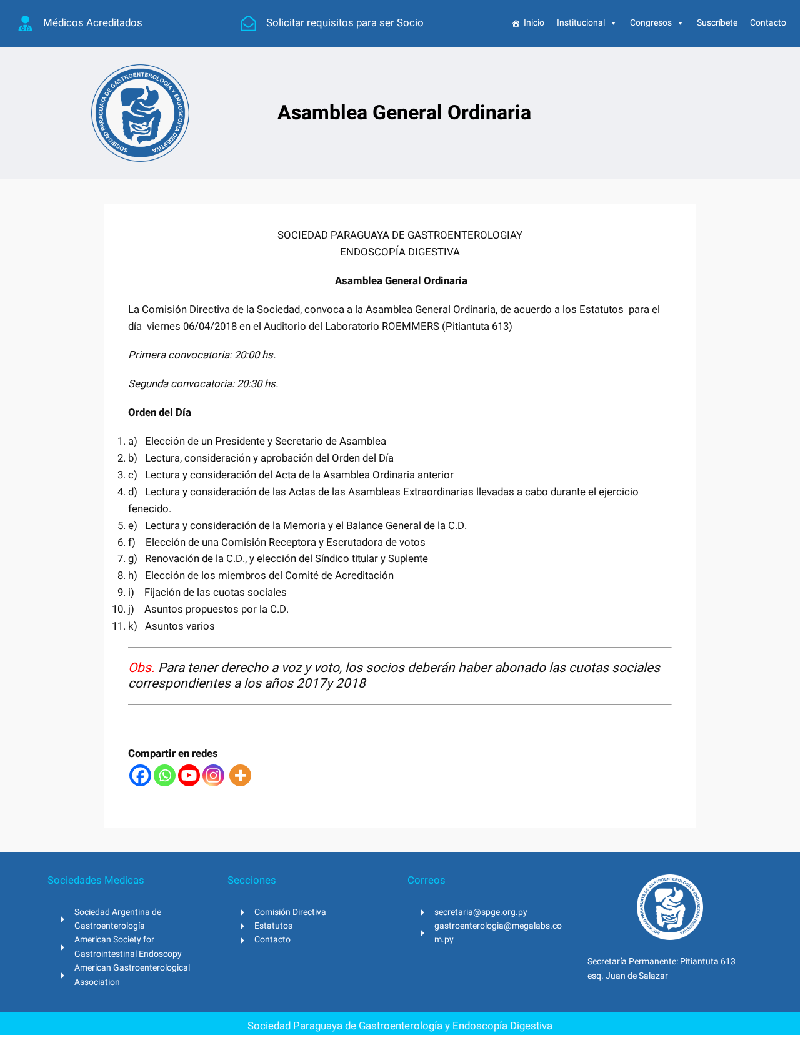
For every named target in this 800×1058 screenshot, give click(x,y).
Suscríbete (717, 22)
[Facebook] (140, 775)
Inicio (534, 22)
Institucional (581, 22)
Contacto (768, 22)
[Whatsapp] (165, 775)
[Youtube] (189, 775)
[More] (240, 775)
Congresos (651, 22)
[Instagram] (213, 775)
